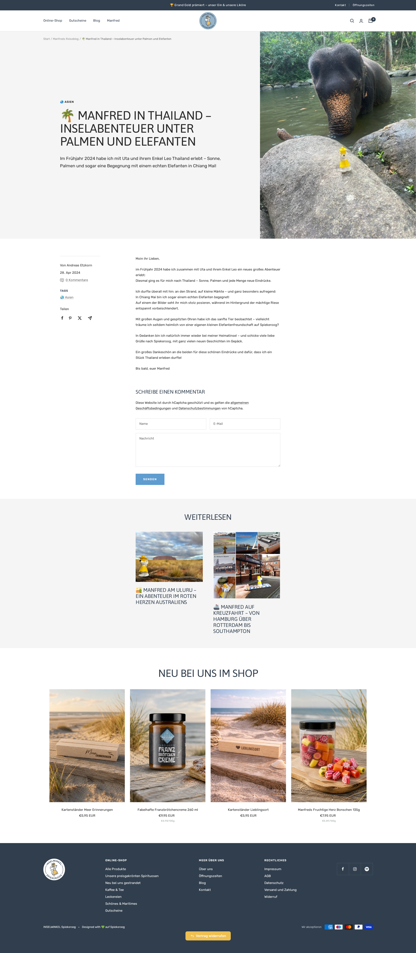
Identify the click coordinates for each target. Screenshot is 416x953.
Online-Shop (52, 21)
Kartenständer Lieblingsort (248, 810)
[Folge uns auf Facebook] (343, 869)
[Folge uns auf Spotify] (367, 869)
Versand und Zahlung (280, 890)
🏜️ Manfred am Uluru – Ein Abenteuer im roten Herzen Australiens (166, 596)
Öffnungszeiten (363, 5)
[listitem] (62, 318)
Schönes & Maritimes (121, 904)
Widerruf (270, 897)
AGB (267, 876)
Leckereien (113, 897)
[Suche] (352, 21)
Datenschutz (274, 883)
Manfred (113, 21)
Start (46, 38)
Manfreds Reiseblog (66, 38)
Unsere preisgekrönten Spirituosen (132, 876)
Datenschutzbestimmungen (200, 408)
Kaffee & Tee (114, 890)
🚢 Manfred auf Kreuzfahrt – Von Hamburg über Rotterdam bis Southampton (236, 619)
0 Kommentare (77, 280)
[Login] (361, 21)
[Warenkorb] (370, 21)
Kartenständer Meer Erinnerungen (87, 810)
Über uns (206, 869)
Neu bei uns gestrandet (123, 883)
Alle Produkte (115, 869)
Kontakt (340, 5)
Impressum (272, 869)
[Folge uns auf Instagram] (355, 869)
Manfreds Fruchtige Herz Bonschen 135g (329, 810)
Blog (96, 21)
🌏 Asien (67, 101)
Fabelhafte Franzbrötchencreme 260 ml (168, 810)
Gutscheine (77, 21)
